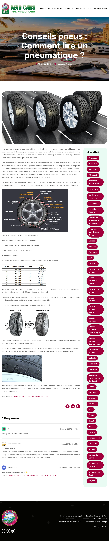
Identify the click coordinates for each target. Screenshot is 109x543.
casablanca (94, 203)
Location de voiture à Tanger (96, 522)
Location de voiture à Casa (96, 516)
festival (92, 246)
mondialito (93, 392)
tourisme (93, 443)
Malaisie (92, 358)
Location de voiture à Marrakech (94, 519)
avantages (93, 169)
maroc (91, 386)
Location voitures (93, 319)
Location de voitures (94, 291)
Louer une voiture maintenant (76, 8)
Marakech (93, 364)
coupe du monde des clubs (94, 232)
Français (69, 64)
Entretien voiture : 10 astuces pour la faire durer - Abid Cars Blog (31, 475)
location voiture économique (94, 341)
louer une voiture (93, 351)
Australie (93, 163)
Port (91, 409)
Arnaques (93, 158)
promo (92, 415)
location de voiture (94, 270)
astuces (61, 64)
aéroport (93, 175)
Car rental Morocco (93, 196)
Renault (92, 426)
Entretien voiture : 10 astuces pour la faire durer (29, 396)
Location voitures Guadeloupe (94, 329)
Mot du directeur (55, 8)
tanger (92, 432)
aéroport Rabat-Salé (94, 182)
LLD (90, 258)
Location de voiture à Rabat (70, 522)
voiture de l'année (93, 456)
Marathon (93, 369)
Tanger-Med (94, 438)
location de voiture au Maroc (94, 281)
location (93, 263)
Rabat (91, 421)
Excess (92, 241)
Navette (92, 398)
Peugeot (92, 403)
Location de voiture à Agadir (71, 516)
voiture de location (93, 465)
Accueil (43, 8)
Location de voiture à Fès (68, 519)
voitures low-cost (95, 473)
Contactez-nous (100, 8)
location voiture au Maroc (93, 309)
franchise (93, 252)
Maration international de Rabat (94, 378)
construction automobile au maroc (95, 220)
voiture (92, 449)
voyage (92, 480)
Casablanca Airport (94, 210)
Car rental (93, 189)
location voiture (93, 299)
